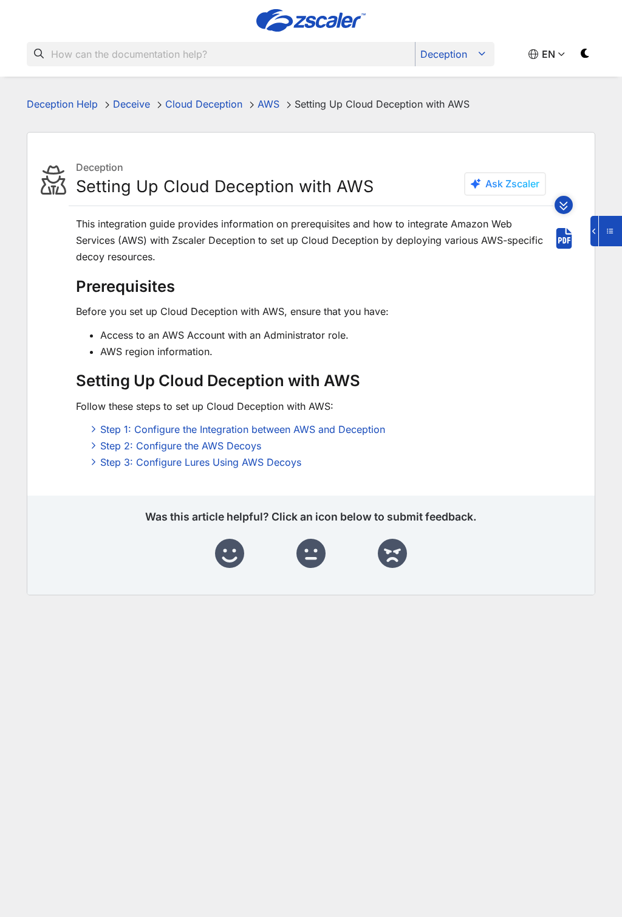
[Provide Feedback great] (229, 554)
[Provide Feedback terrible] (392, 554)
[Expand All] (564, 205)
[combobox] (221, 54)
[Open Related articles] (606, 231)
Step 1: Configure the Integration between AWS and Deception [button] (242, 429)
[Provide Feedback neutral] (311, 554)
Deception (443, 54)
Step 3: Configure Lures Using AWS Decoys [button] (200, 462)
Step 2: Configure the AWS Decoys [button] (180, 446)
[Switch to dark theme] (585, 55)
